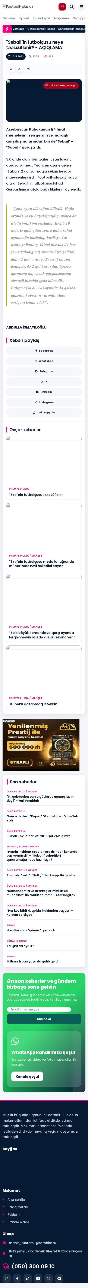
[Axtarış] (72, 7)
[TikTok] (27, 1278)
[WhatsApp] (48, 1278)
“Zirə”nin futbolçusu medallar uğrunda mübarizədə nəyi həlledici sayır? (41, 563)
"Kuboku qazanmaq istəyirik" (33, 704)
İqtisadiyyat (41, 18)
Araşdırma (61, 18)
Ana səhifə (16, 1199)
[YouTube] (38, 1278)
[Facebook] (17, 1278)
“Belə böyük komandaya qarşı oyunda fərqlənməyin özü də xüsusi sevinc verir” (42, 634)
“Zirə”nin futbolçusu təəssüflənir (36, 494)
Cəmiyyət (80, 18)
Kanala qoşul (27, 1076)
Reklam (13, 1214)
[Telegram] (59, 1278)
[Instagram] (7, 1278)
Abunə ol (44, 1019)
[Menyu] (81, 7)
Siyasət (24, 18)
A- (11, 69)
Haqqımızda (17, 1207)
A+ (20, 69)
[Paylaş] (28, 69)
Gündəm (9, 18)
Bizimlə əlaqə (18, 1222)
